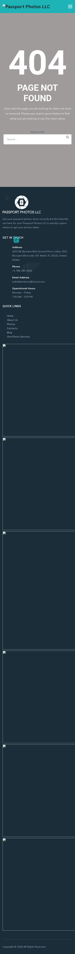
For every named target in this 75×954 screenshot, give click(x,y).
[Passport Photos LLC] (26, 6)
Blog (9, 332)
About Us (12, 320)
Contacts (12, 328)
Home (10, 315)
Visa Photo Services (18, 336)
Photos (11, 324)
